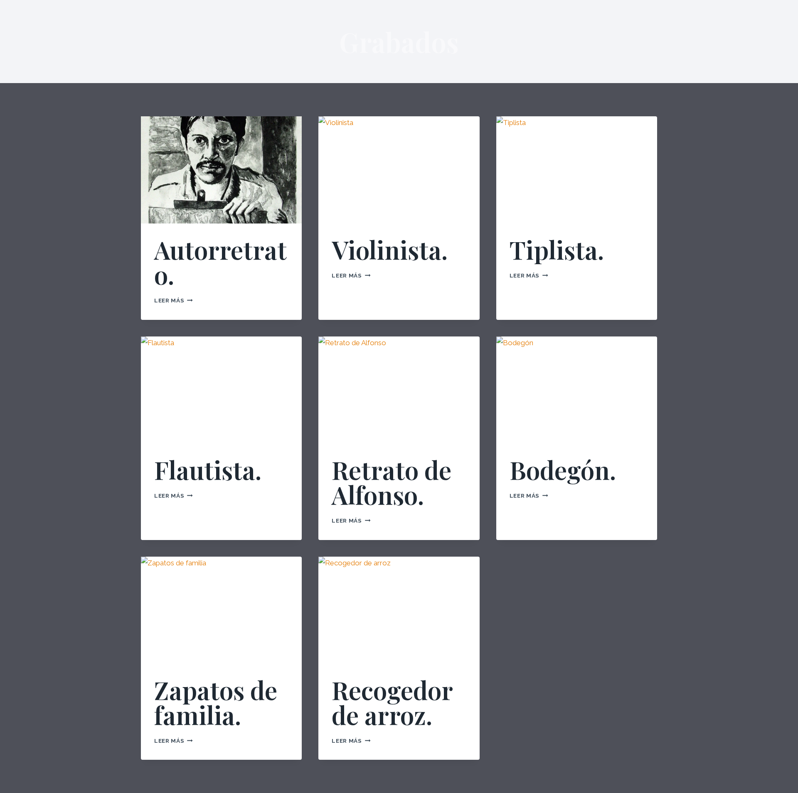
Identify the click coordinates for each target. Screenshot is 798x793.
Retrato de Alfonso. (391, 482)
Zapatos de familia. (215, 702)
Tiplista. (557, 249)
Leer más (173, 300)
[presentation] (221, 169)
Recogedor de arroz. (392, 702)
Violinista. (390, 249)
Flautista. (207, 469)
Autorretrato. (220, 262)
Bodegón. (563, 469)
